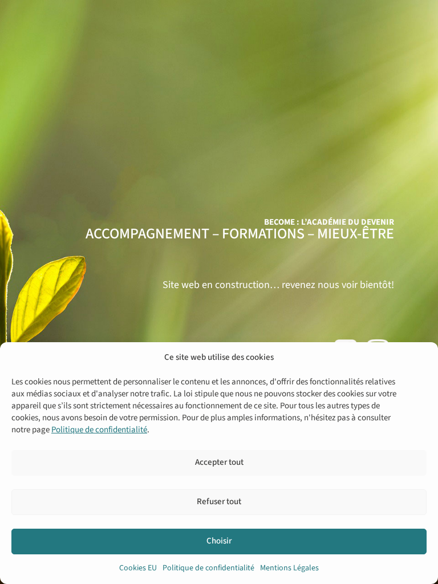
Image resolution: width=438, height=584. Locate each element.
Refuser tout (219, 502)
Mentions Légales (289, 568)
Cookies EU (138, 568)
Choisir (219, 541)
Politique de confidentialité (99, 430)
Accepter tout (219, 462)
